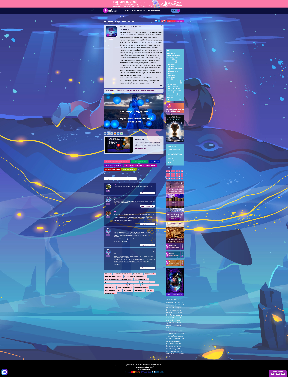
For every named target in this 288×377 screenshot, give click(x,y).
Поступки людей (173, 71)
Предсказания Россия (141, 279)
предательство (149, 90)
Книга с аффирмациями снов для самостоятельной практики (140, 165)
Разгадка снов (172, 62)
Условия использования (144, 369)
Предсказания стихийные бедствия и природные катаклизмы (121, 282)
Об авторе (133, 10)
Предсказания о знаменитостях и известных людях (118, 279)
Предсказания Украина (147, 282)
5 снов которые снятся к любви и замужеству (175, 158)
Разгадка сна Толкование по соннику (116, 284)
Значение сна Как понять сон (122, 273)
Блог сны (111, 16)
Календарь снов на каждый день (113, 165)
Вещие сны (170, 59)
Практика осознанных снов (174, 82)
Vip (144, 10)
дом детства (120, 90)
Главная (106, 16)
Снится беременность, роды (150, 284)
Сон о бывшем (139, 290)
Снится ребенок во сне (141, 287)
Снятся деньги (128, 290)
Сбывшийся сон (134, 284)
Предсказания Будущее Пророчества (135, 276)
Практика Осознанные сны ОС (113, 276)
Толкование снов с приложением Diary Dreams (117, 161)
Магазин (139, 10)
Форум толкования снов (173, 99)
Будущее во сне (172, 60)
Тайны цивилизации (172, 93)
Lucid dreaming (171, 53)
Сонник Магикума (154, 161)
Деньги (170, 66)
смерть (111, 90)
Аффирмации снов (172, 57)
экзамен (129, 90)
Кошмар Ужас (137, 273)
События (171, 75)
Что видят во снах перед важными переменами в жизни (175, 154)
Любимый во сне (150, 273)
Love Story (171, 64)
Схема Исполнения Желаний (112, 169)
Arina (115, 211)
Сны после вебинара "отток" (113, 290)
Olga (115, 184)
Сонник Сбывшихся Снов (129, 169)
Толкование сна (110, 293)
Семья (170, 73)
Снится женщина (110, 287)
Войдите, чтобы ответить (147, 193)
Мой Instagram (155, 10)
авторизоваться (131, 178)
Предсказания (171, 84)
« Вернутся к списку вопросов (110, 23)
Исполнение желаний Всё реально (174, 150)
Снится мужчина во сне (125, 287)
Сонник (148, 10)
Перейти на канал (140, 148)
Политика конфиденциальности (144, 367)
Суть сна (150, 290)
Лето (125, 26)
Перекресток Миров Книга (174, 80)
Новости (169, 79)
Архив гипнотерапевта (173, 55)
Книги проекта (171, 77)
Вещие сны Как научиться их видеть (174, 161)
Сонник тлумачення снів (173, 90)
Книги (127, 10)
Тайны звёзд (170, 92)
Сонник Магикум (172, 86)
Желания (108, 273)
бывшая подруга (138, 90)
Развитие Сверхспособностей (139, 161)
